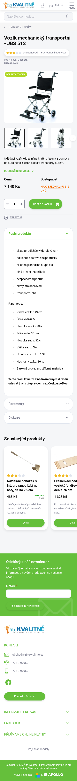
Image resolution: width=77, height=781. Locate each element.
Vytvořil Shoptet (23, 774)
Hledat (67, 16)
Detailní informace (17, 171)
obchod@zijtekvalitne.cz (27, 654)
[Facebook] (7, 681)
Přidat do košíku (41, 204)
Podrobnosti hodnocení (54, 52)
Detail (26, 522)
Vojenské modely (38, 749)
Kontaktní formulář (24, 696)
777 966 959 (20, 662)
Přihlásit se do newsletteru (25, 605)
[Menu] (72, 5)
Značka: (11, 63)
